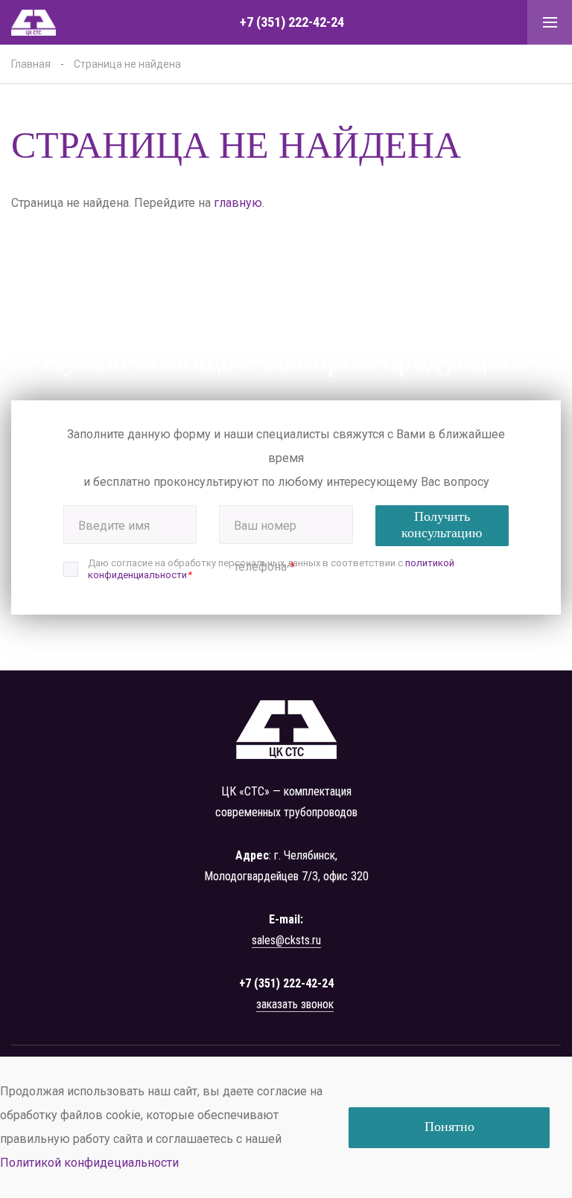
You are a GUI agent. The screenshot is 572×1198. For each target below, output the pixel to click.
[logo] (33, 23)
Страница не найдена (127, 64)
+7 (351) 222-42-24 (292, 22)
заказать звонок (295, 1004)
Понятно (449, 1126)
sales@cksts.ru (286, 940)
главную (238, 203)
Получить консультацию (441, 524)
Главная (31, 64)
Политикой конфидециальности (89, 1163)
